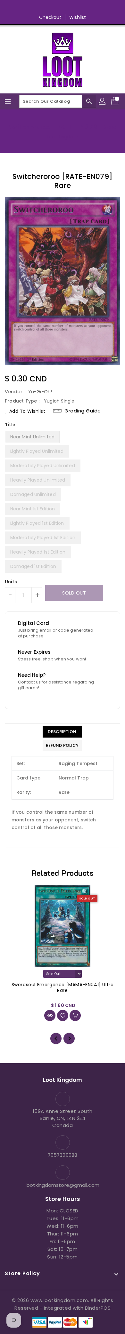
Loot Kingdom (62, 136)
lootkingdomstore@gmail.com (62, 1185)
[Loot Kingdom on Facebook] (38, 7)
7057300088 (62, 1155)
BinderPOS (98, 1308)
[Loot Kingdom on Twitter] (50, 7)
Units (11, 581)
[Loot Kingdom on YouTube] (74, 7)
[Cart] (115, 101)
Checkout (50, 17)
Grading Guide (82, 411)
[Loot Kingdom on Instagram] (62, 7)
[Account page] (102, 101)
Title (10, 424)
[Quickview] (49, 1015)
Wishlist (77, 17)
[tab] (62, 732)
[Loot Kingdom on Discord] (87, 7)
